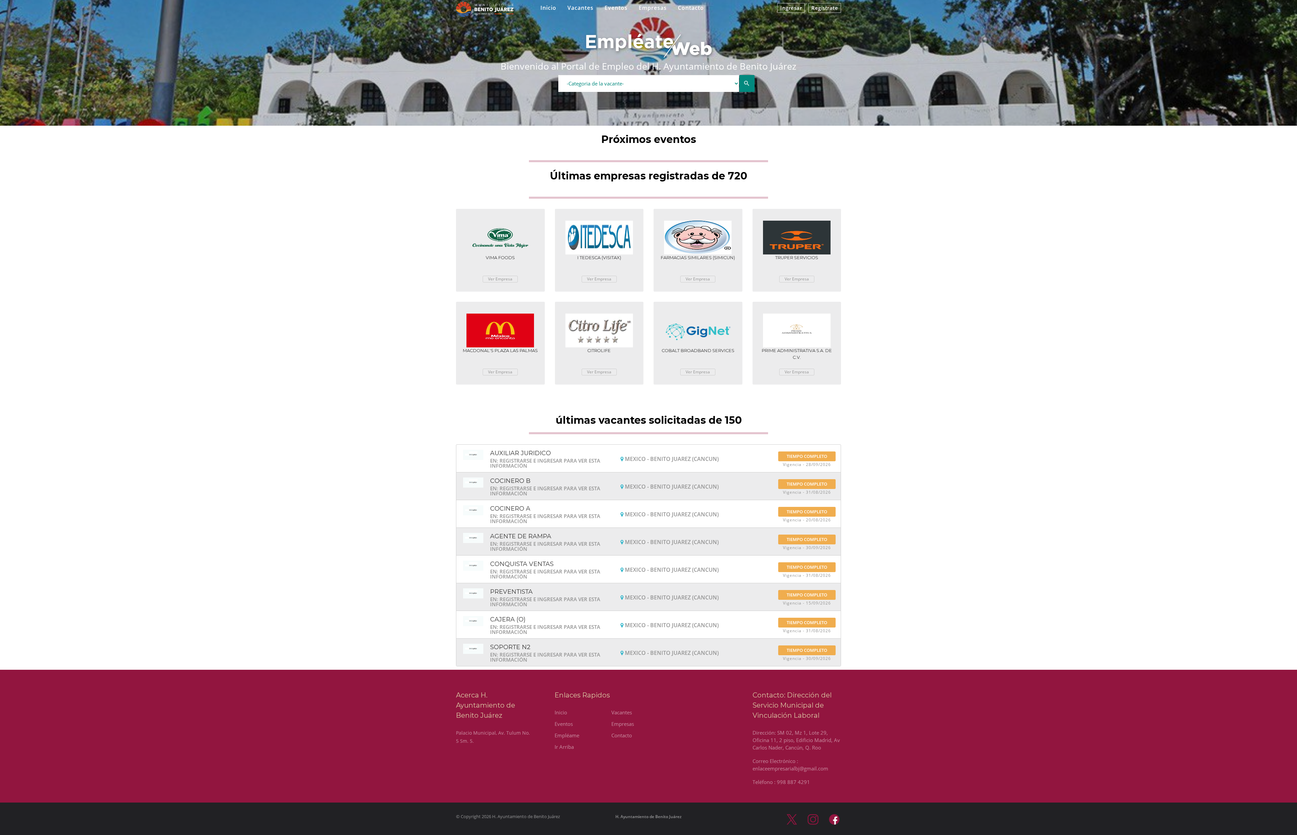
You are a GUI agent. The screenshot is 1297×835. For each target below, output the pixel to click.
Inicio (548, 7)
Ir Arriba (564, 746)
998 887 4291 (793, 782)
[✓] (747, 83)
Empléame (567, 735)
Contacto (691, 7)
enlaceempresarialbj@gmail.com (790, 768)
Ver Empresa (500, 279)
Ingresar (791, 7)
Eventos (616, 7)
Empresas (653, 7)
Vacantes (580, 7)
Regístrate (824, 7)
